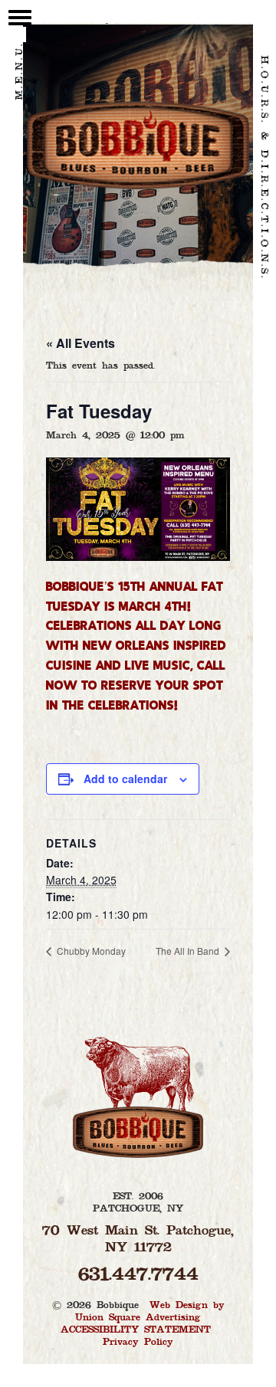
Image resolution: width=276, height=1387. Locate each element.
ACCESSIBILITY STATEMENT (136, 1330)
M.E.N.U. (20, 71)
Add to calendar (125, 778)
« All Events (80, 343)
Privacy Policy (138, 1342)
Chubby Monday (90, 950)
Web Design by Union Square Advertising (150, 1312)
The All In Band (189, 950)
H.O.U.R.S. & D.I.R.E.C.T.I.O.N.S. (264, 167)
